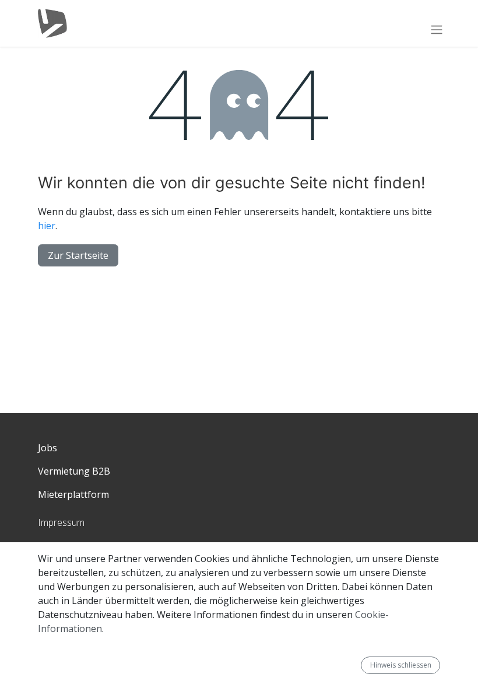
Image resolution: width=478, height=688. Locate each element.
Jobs (47, 447)
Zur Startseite (78, 255)
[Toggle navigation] (436, 29)
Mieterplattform (73, 494)
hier (46, 225)
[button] (356, 665)
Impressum (61, 522)
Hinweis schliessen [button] (400, 665)
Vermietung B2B (74, 471)
